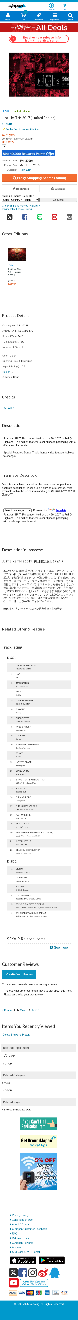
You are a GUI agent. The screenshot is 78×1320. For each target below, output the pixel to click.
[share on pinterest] (54, 215)
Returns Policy (20, 1238)
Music (23, 1010)
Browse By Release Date (17, 1109)
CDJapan (7, 1010)
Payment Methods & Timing (17, 209)
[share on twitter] (9, 215)
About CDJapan (21, 1224)
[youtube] (14, 1283)
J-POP (35, 1010)
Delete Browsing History (16, 1034)
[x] (13, 1273)
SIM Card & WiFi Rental (26, 1251)
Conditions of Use (22, 1219)
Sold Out (25, 169)
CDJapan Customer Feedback (29, 1228)
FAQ (14, 1233)
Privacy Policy (20, 1215)
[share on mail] (69, 215)
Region (6, 372)
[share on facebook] (24, 215)
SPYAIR (7, 123)
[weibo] (43, 1272)
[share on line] (39, 215)
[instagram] (32, 1272)
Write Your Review (20, 974)
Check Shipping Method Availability (21, 205)
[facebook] (22, 1272)
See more (61, 947)
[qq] (54, 1272)
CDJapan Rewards (22, 1242)
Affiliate (16, 1247)
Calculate (58, 199)
